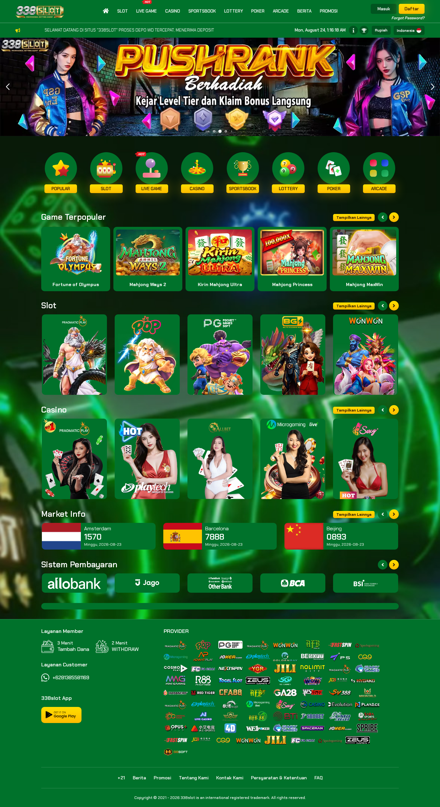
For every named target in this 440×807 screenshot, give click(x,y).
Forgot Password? (408, 18)
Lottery (233, 11)
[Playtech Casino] (147, 459)
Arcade (281, 11)
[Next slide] (394, 217)
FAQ (318, 778)
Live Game (146, 11)
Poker (257, 11)
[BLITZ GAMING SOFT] (292, 354)
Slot (122, 11)
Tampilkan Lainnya (353, 217)
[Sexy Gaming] (365, 459)
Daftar (412, 9)
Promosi (329, 11)
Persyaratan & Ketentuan (279, 778)
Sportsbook (202, 11)
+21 (121, 778)
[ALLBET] (220, 459)
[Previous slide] (382, 217)
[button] (432, 87)
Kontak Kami (229, 778)
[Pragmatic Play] (74, 354)
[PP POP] (147, 354)
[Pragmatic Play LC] (74, 459)
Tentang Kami (193, 778)
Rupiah (381, 30)
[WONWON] (365, 354)
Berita (304, 11)
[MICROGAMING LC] (292, 459)
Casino (172, 11)
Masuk (384, 9)
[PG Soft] (220, 354)
